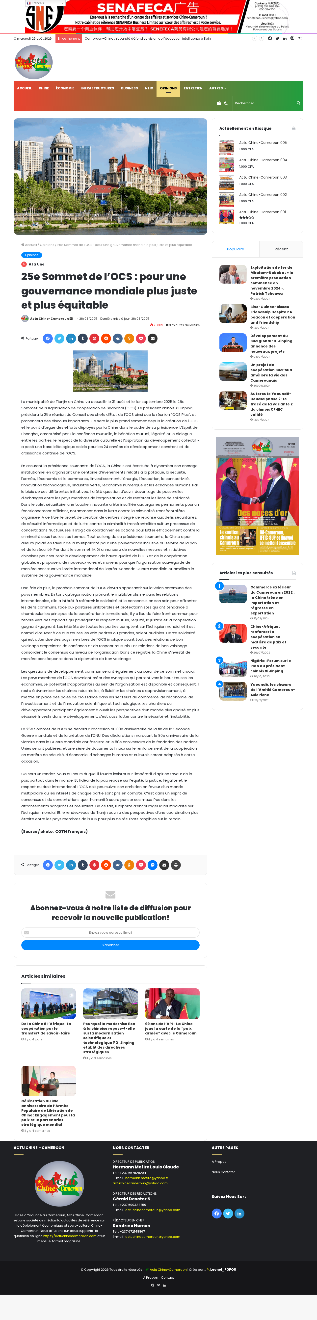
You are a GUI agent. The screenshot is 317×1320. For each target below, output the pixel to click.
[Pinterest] (94, 338)
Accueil (24, 88)
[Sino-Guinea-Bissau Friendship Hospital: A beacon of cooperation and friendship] (233, 313)
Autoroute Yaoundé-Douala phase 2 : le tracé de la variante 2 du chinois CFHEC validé (271, 404)
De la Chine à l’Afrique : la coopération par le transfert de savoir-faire (46, 1028)
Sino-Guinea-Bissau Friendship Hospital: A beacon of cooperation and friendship (272, 314)
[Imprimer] (176, 865)
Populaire (235, 249)
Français (37, 3)
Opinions (168, 88)
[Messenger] (153, 865)
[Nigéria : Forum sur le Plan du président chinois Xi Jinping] (233, 667)
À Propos (219, 1161)
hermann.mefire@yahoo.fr (146, 1178)
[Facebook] (48, 338)
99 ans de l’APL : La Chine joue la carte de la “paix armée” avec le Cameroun (171, 1028)
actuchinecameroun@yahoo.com (140, 1183)
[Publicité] (158, 16)
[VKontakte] (118, 338)
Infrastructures (97, 88)
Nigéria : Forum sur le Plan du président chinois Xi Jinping (270, 666)
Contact (167, 1277)
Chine (44, 88)
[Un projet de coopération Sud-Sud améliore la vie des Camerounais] (233, 371)
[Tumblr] (83, 338)
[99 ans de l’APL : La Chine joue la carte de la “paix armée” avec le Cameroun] (172, 1003)
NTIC (149, 88)
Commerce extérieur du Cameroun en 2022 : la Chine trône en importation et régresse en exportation (272, 600)
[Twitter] (59, 338)
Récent (281, 249)
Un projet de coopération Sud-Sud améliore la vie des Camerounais (271, 372)
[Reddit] (106, 338)
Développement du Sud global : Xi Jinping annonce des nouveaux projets (271, 343)
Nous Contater (223, 1172)
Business (129, 88)
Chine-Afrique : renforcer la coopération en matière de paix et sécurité (268, 637)
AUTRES (216, 88)
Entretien (193, 88)
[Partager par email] (153, 338)
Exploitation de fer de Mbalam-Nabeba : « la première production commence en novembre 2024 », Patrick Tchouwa (271, 280)
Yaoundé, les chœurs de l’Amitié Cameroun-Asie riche (272, 689)
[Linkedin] (71, 338)
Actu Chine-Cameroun (49, 319)
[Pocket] (141, 338)
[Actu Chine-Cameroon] (34, 62)
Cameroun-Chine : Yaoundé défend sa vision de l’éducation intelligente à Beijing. (150, 38)
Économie (65, 88)
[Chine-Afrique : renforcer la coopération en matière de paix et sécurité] (233, 633)
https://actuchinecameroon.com (70, 1236)
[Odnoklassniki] (129, 338)
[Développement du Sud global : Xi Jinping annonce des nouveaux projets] (233, 342)
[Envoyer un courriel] (71, 319)
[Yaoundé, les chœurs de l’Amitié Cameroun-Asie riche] (233, 691)
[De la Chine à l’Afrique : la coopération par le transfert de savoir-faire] (48, 1003)
